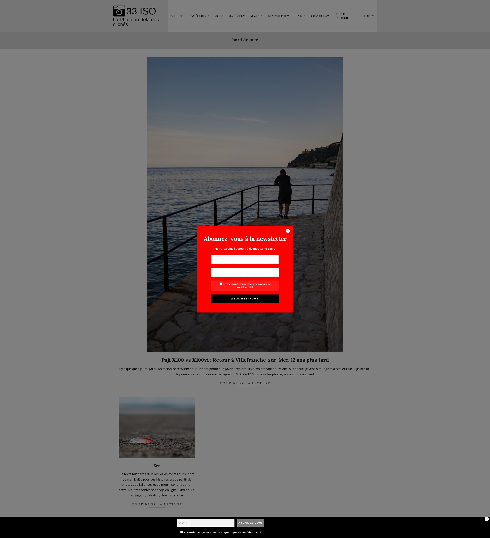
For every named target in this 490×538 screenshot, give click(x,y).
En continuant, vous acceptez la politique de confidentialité (222, 532)
